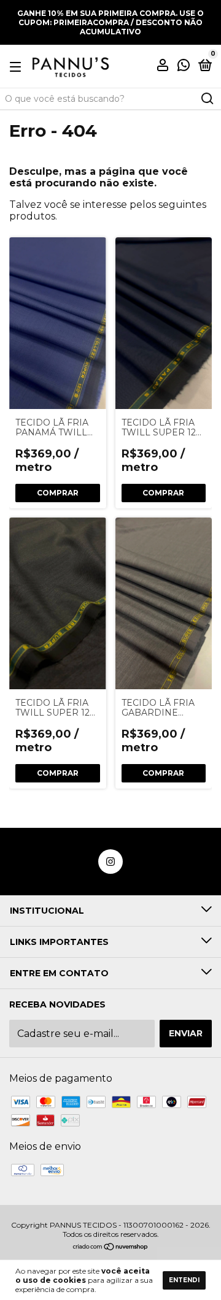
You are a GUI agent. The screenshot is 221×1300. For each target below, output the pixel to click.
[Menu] (17, 66)
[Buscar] (206, 99)
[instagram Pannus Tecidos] (110, 861)
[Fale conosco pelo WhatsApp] (183, 66)
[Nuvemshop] (110, 1247)
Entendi (184, 1280)
